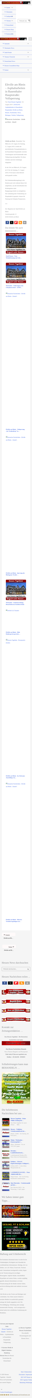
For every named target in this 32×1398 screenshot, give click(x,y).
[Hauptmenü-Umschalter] (30, 39)
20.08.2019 (17, 104)
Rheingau (8, 115)
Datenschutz (27, 1372)
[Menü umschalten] (11, 7)
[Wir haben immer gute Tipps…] (16, 1211)
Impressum (29, 1374)
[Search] (29, 21)
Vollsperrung (20, 115)
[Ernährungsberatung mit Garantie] (16, 1236)
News (19, 112)
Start (22, 1372)
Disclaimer (22, 1374)
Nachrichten (13, 112)
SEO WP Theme (25, 1377)
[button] (7, 222)
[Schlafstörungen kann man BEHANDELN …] (16, 1088)
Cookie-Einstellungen (6, 1392)
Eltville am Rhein (17, 110)
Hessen (7, 112)
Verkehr (13, 115)
